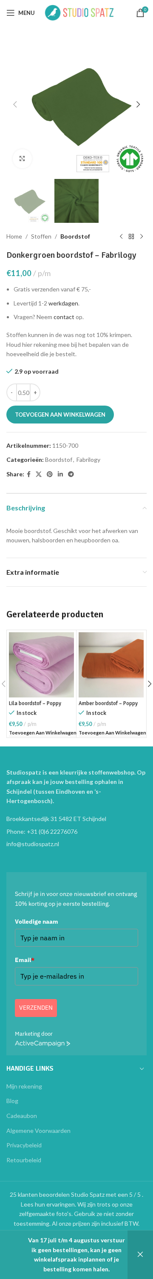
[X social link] (38, 474)
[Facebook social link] (28, 474)
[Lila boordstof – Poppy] (41, 664)
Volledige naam (36, 921)
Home (14, 236)
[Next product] (141, 236)
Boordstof (75, 236)
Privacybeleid (24, 1145)
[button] (14, 104)
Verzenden (36, 1007)
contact (64, 316)
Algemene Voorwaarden (38, 1130)
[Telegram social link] (70, 474)
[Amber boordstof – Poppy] (111, 664)
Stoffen (41, 236)
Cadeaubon (21, 1115)
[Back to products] (131, 236)
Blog (12, 1100)
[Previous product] (121, 236)
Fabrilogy (88, 459)
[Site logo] (79, 12)
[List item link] (76, 831)
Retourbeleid (23, 1160)
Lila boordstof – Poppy (35, 703)
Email (24, 960)
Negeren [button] (140, 1254)
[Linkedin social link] (60, 474)
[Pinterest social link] (49, 474)
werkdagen (63, 303)
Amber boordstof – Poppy (108, 703)
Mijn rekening (24, 1086)
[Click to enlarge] (22, 158)
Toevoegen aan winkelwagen (60, 414)
